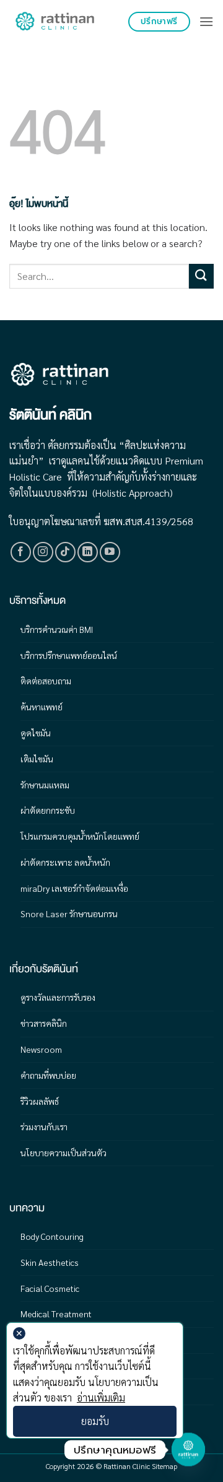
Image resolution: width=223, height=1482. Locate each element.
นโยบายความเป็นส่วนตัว (63, 1152)
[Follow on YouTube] (110, 552)
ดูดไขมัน (35, 732)
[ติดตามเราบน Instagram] (43, 552)
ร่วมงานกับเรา (44, 1126)
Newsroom (41, 1049)
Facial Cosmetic (49, 1288)
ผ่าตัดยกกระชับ (47, 810)
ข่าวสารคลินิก (43, 1023)
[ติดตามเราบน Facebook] (21, 552)
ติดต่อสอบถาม (45, 680)
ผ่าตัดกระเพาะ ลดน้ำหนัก (65, 862)
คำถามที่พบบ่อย (48, 1075)
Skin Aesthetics (49, 1262)
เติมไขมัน (36, 758)
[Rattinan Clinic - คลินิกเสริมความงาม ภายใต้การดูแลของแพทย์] (55, 22)
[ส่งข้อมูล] (201, 276)
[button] (206, 21)
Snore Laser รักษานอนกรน (69, 913)
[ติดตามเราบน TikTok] (65, 552)
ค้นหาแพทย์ (41, 706)
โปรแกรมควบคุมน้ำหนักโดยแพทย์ (79, 836)
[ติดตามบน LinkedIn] (87, 552)
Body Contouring (52, 1236)
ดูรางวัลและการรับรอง (57, 997)
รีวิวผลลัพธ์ (39, 1101)
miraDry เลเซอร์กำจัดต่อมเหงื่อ (74, 888)
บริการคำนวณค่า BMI (56, 629)
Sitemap (164, 1466)
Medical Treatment (56, 1313)
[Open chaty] (188, 1448)
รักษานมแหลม (44, 784)
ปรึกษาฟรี (159, 21)
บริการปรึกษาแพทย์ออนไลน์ (68, 655)
